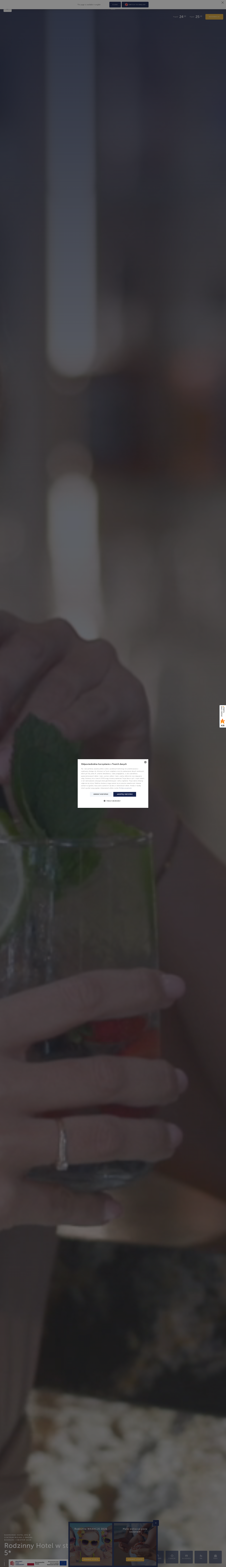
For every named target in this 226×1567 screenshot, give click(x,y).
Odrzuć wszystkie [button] (100, 794)
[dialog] (113, 783)
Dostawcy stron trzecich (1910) (95, 778)
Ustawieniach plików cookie (109, 788)
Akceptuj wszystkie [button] (125, 794)
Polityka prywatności (125, 788)
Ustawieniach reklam (123, 786)
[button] (113, 800)
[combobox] (145, 762)
